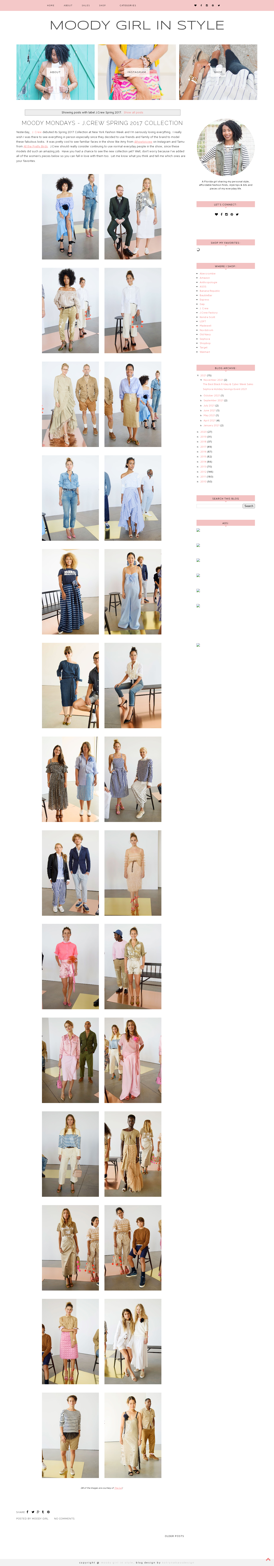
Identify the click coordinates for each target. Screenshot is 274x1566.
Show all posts (133, 112)
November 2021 (214, 379)
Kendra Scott (207, 317)
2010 (203, 481)
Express (204, 299)
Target (203, 347)
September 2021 (214, 400)
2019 (203, 436)
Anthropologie (208, 282)
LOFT (203, 321)
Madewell (205, 325)
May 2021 (210, 415)
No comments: (65, 1518)
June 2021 (210, 410)
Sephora (205, 338)
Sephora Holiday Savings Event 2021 (225, 389)
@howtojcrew (143, 141)
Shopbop (205, 343)
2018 (203, 441)
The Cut (118, 1488)
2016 (203, 451)
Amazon (205, 277)
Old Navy (205, 334)
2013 (203, 466)
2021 (203, 375)
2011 (203, 476)
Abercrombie (208, 273)
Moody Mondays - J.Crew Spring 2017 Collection (102, 123)
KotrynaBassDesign (178, 1562)
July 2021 (209, 405)
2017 (203, 446)
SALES (86, 5)
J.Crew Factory (208, 312)
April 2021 (210, 420)
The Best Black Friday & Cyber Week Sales (228, 384)
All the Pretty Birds (36, 146)
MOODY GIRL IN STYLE (137, 26)
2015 (203, 456)
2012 (203, 471)
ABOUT (68, 5)
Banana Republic (210, 290)
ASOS (203, 286)
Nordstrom (206, 330)
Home (51, 5)
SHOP (102, 5)
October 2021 (212, 395)
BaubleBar (206, 295)
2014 (203, 461)
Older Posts (174, 1536)
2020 (203, 431)
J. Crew (37, 132)
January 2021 (212, 425)
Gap (202, 304)
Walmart (205, 351)
